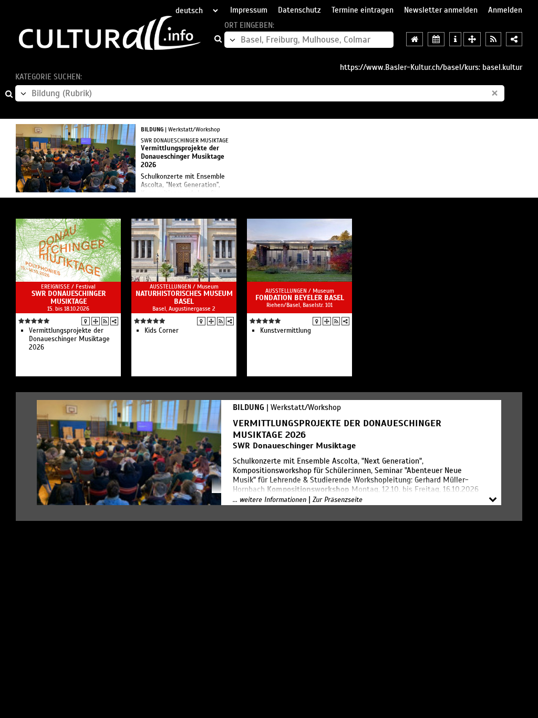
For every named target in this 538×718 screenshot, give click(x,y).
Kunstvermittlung (285, 330)
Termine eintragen (363, 10)
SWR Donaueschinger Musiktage (69, 297)
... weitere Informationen (269, 500)
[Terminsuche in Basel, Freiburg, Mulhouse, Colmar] (436, 39)
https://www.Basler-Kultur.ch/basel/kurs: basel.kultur (431, 67)
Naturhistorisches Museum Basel (184, 297)
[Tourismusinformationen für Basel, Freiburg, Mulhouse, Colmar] (455, 39)
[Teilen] (114, 321)
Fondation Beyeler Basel (299, 298)
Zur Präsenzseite (338, 500)
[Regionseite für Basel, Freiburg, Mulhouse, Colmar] (414, 39)
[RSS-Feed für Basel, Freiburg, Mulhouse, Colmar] (493, 39)
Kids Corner (161, 330)
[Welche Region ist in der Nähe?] (472, 39)
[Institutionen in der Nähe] (95, 321)
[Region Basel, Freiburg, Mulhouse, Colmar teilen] (514, 39)
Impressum (248, 10)
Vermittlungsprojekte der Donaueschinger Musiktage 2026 (69, 339)
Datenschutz (299, 10)
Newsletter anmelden (441, 10)
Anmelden (505, 10)
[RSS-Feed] (105, 321)
